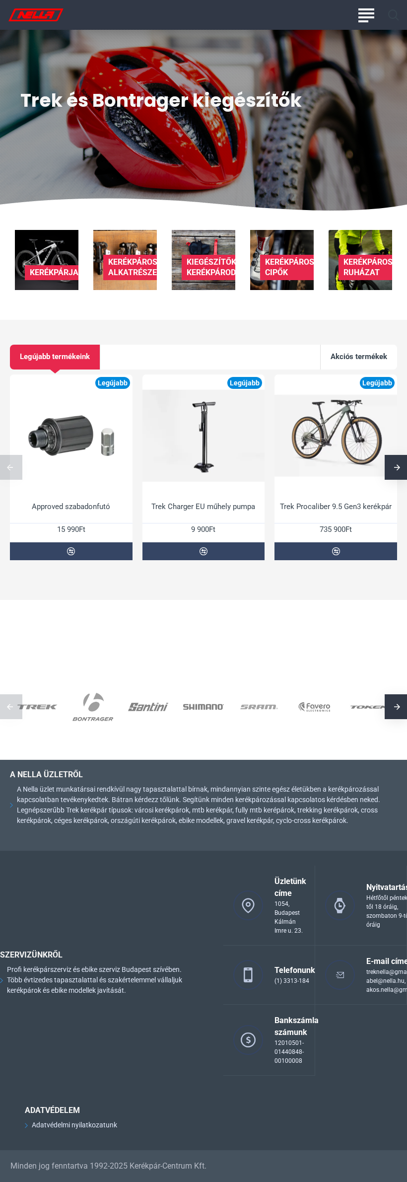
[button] (71, 551)
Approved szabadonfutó (71, 506)
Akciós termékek (359, 356)
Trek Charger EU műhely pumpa (203, 506)
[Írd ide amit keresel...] (393, 15)
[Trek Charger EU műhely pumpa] (203, 435)
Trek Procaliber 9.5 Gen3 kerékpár (336, 506)
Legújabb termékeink (55, 356)
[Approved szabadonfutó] (71, 435)
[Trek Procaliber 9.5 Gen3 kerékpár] (335, 435)
